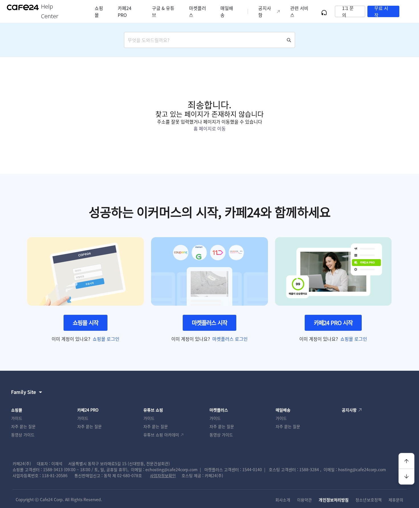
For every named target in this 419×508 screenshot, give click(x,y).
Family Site (23, 391)
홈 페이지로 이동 (210, 128)
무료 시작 (381, 11)
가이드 (16, 418)
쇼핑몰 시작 (85, 322)
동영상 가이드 (22, 435)
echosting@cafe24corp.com (171, 469)
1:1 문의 (348, 11)
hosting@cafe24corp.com (362, 469)
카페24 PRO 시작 (333, 322)
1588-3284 (309, 469)
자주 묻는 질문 (23, 426)
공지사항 (264, 11)
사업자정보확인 (163, 475)
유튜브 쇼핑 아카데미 (161, 435)
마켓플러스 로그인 (230, 338)
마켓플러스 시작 (209, 322)
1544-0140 (252, 469)
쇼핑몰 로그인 (106, 338)
